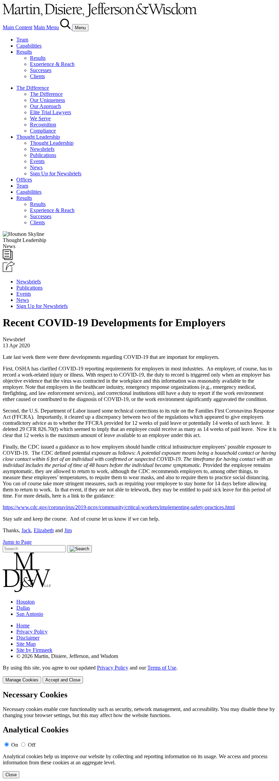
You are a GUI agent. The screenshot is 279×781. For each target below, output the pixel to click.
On (14, 745)
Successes (40, 70)
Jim (68, 530)
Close (11, 774)
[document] (139, 734)
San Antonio (29, 614)
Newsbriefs (42, 149)
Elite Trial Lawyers (50, 112)
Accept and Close (62, 679)
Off (31, 745)
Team (22, 39)
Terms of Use (161, 668)
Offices (24, 180)
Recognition (43, 124)
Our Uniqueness (47, 100)
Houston (25, 602)
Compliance (43, 131)
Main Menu (46, 27)
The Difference (32, 88)
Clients (37, 76)
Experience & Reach (52, 64)
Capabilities (29, 46)
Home (23, 625)
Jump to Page (17, 542)
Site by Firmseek (34, 650)
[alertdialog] (139, 734)
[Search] (66, 27)
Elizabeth (44, 530)
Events (37, 161)
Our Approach (45, 106)
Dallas (23, 608)
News (36, 167)
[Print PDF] (8, 258)
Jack (26, 530)
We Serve (40, 118)
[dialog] (139, 674)
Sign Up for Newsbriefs (55, 173)
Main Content (17, 27)
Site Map (26, 644)
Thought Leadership (38, 137)
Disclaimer (27, 638)
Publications (43, 155)
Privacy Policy (32, 632)
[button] (9, 270)
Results (24, 52)
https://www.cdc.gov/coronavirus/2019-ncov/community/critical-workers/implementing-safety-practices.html (119, 507)
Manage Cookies (21, 679)
